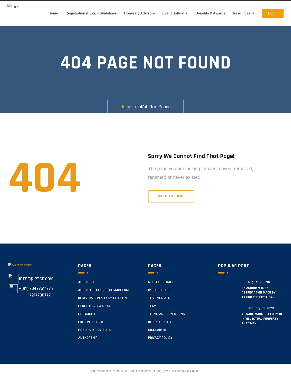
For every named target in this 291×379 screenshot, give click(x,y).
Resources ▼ (244, 13)
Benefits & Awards (210, 13)
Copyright (86, 314)
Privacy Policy (160, 337)
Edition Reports (91, 322)
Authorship (88, 337)
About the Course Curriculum (103, 290)
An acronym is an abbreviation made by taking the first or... (258, 292)
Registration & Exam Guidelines (91, 13)
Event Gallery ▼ (175, 13)
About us (86, 282)
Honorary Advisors (139, 13)
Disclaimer (157, 330)
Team (152, 306)
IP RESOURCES (159, 290)
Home (53, 13)
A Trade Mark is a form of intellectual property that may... (262, 319)
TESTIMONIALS (159, 298)
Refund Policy (159, 322)
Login (273, 13)
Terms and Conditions (166, 314)
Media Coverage (161, 282)
